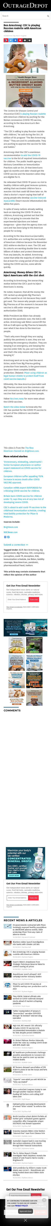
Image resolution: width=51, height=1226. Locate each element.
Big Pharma (22, 553)
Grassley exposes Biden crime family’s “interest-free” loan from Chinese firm (29, 1132)
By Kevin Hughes (27, 957)
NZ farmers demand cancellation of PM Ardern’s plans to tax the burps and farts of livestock (30, 1069)
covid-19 (19, 556)
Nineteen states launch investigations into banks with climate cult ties (28, 943)
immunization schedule (15, 559)
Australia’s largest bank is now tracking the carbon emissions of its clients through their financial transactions (29, 1143)
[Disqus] (25, 746)
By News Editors (27, 979)
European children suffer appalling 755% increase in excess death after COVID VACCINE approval (23, 479)
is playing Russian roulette (33, 114)
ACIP (21, 550)
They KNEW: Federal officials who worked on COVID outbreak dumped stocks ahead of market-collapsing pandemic (28, 1000)
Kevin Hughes (21, 36)
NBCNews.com (11, 532)
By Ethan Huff (26, 947)
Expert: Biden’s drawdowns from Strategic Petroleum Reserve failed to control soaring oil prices (29, 964)
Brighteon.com (11, 527)
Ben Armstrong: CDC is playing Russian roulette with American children (29, 953)
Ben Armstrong (31, 550)
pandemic (33, 562)
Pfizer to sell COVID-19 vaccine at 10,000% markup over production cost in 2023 (30, 986)
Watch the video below (14, 407)
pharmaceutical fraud (14, 565)
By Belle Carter (27, 969)
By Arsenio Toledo (28, 1035)
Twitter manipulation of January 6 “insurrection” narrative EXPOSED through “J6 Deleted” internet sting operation (27, 1014)
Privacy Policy (21, 1206)
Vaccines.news (17, 398)
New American (20, 562)
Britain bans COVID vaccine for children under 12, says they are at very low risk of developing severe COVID (24, 499)
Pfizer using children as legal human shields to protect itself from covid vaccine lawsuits (25, 376)
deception (29, 556)
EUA (37, 556)
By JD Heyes (26, 1006)
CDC (31, 553)
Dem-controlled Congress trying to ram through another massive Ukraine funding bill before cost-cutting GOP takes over (29, 1093)
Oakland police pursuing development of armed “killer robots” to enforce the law (29, 1106)
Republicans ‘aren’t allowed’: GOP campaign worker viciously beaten (27, 975)
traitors (29, 565)
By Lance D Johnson (28, 937)
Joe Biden (31, 559)
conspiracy (39, 553)
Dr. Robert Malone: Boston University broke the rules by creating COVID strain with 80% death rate (30, 1042)
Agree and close (26, 1211)
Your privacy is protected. (14, 607)
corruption (9, 556)
